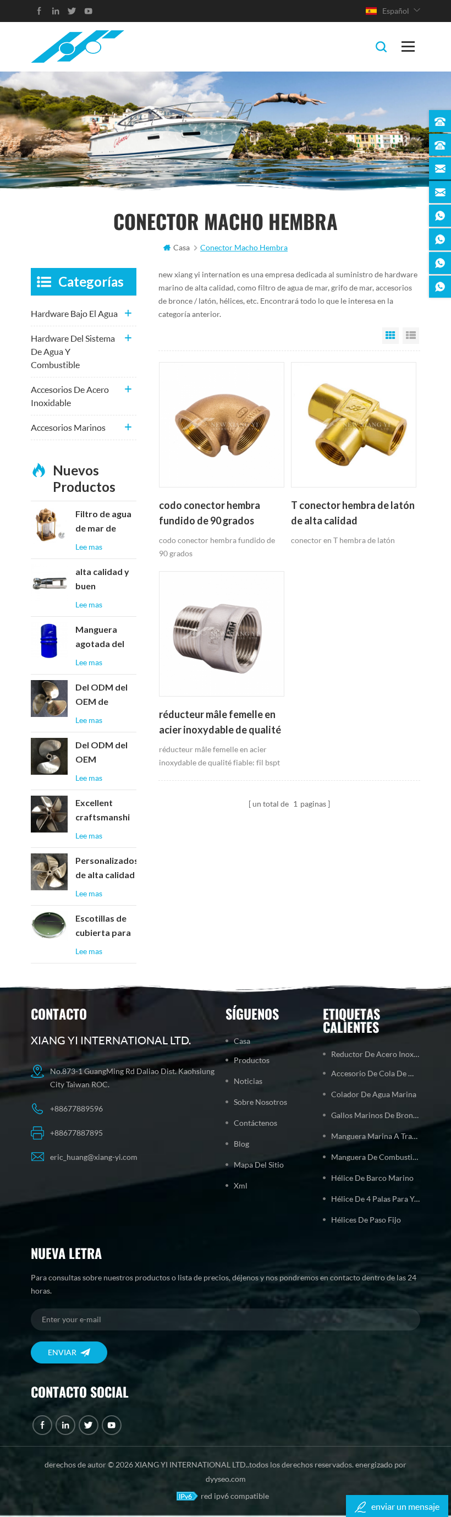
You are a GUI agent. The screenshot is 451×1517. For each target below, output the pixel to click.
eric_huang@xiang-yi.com (94, 1157)
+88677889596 (76, 1108)
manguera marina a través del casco (375, 1136)
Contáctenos (255, 1122)
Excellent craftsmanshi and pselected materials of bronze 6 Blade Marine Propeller (105, 811)
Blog (241, 1143)
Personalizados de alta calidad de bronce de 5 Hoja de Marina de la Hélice (106, 869)
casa (181, 247)
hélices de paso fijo (366, 1219)
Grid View (390, 335)
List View (411, 335)
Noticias (248, 1081)
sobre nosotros (260, 1102)
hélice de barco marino (372, 1177)
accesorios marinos (68, 427)
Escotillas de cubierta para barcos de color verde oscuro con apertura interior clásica (105, 926)
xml (241, 1185)
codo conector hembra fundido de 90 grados (209, 513)
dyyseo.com (226, 1478)
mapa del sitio (259, 1164)
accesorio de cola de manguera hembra (375, 1073)
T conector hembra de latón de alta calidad (353, 513)
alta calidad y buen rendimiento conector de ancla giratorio (105, 580)
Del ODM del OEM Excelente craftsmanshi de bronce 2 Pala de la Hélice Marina (103, 753)
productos (252, 1060)
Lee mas (88, 546)
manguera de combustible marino (375, 1157)
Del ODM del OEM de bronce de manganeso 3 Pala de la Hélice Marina (103, 695)
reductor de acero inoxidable (375, 1054)
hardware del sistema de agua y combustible (73, 351)
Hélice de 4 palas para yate (375, 1198)
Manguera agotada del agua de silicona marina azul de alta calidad (105, 638)
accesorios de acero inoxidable (70, 396)
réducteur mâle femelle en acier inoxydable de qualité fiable (220, 723)
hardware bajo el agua (74, 313)
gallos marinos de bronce (375, 1115)
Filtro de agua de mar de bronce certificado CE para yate (104, 522)
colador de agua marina (373, 1094)
